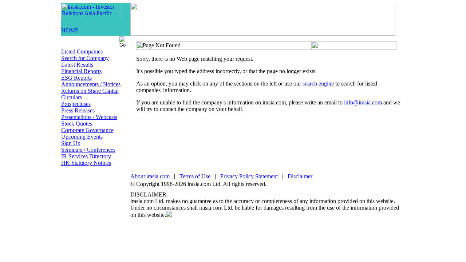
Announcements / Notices (91, 84)
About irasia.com (150, 176)
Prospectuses (76, 104)
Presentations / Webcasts (89, 117)
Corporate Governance (87, 130)
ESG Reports (76, 78)
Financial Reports (81, 71)
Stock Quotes (76, 123)
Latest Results (77, 64)
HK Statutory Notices (86, 163)
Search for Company (85, 58)
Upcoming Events (82, 137)
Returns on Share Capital (90, 91)
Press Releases (78, 110)
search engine (318, 83)
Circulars (71, 97)
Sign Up (70, 143)
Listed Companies (82, 51)
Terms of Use (194, 176)
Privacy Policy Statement (249, 176)
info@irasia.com (363, 102)
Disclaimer (300, 176)
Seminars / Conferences (88, 150)
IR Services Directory (86, 156)
